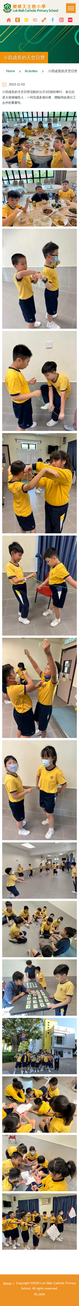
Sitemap (7, 1283)
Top (73, 1300)
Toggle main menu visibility (71, 8)
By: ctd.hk (39, 1294)
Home (10, 71)
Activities (31, 71)
